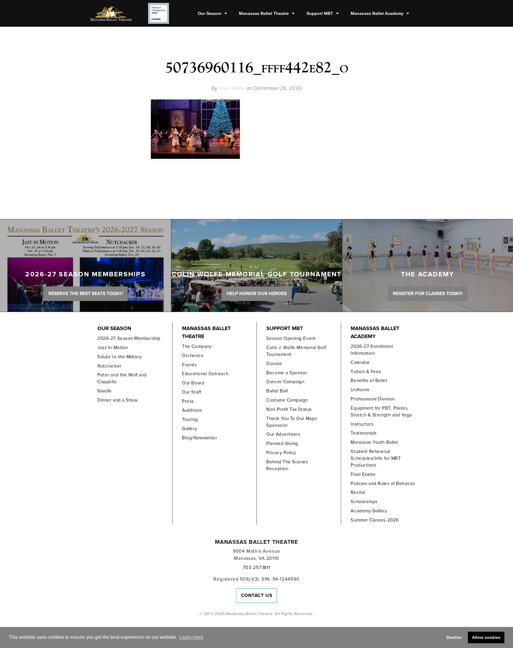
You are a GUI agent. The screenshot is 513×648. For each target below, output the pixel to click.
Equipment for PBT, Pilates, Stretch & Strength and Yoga (381, 411)
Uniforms (360, 389)
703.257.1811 (256, 567)
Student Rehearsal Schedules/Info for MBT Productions (376, 458)
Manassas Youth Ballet (374, 442)
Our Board (193, 383)
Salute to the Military (119, 356)
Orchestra (192, 355)
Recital (358, 492)
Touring (190, 419)
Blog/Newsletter (199, 438)
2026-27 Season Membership (128, 338)
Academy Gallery (369, 511)
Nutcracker (109, 366)
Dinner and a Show (117, 400)
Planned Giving (282, 443)
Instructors (362, 424)
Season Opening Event (291, 338)
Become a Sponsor (286, 373)
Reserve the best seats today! (85, 293)
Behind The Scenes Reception (287, 465)
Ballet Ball (277, 391)
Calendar (360, 362)
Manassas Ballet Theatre (264, 13)
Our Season (209, 13)
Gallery (189, 428)
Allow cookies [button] (486, 637)
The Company (197, 346)
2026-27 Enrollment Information (372, 350)
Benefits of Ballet (369, 380)
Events (189, 364)
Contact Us (256, 595)
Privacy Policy (281, 452)
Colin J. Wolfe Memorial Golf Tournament (296, 351)
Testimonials (363, 433)
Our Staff (191, 392)
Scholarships (364, 501)
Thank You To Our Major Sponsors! (291, 422)
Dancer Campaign (285, 381)
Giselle (104, 391)
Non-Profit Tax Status (288, 409)
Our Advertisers (283, 434)
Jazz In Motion (112, 347)
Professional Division (373, 399)
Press (188, 401)
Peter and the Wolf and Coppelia (122, 378)
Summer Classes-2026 (374, 520)
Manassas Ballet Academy (377, 13)
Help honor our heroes (257, 293)
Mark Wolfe (232, 88)
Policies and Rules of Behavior (383, 483)
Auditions (192, 410)
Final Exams (363, 474)
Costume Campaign (287, 400)
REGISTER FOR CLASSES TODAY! (428, 293)
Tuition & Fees (366, 371)
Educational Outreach (205, 373)
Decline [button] (454, 637)
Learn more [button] (191, 637)
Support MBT (319, 13)
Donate (274, 363)
